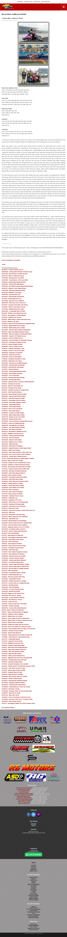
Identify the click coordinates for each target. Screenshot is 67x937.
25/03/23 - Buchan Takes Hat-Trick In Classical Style (17, 523)
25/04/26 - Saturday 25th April (11, 294)
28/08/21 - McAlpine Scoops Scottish (12, 630)
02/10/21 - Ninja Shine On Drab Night (12, 622)
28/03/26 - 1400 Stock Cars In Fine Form (14, 303)
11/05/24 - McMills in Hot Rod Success (12, 433)
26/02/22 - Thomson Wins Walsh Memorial (14, 608)
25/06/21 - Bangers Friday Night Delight (13, 645)
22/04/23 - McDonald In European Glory (13, 514)
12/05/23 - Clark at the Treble (10, 508)
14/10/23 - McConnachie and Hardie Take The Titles (16, 466)
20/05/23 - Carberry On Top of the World (13, 506)
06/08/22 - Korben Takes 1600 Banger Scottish (15, 564)
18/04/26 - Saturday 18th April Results (13, 296)
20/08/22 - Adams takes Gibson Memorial (14, 560)
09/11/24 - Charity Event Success (11, 384)
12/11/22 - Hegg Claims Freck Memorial (12, 535)
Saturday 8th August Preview (23, 796)
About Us (33, 906)
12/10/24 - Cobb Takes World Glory (11, 392)
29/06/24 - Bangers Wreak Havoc (11, 419)
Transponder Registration (33, 925)
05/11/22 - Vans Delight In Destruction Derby (14, 537)
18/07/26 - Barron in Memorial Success (13, 276)
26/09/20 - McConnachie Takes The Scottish (14, 676)
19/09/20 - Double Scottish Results (12, 678)
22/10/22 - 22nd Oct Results (10, 541)
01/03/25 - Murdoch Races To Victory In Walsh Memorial (18, 381)
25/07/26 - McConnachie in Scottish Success (14, 273)
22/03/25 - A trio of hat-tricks (10, 375)
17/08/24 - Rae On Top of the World (12, 408)
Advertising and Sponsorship (33, 911)
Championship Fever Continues (23, 789)
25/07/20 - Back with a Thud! (10, 695)
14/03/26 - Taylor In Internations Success (13, 307)
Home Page (33, 865)
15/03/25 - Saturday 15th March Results (13, 377)
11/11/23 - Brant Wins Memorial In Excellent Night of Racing (18, 458)
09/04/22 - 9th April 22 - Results (11, 595)
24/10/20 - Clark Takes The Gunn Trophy (13, 668)
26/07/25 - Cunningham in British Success (14, 342)
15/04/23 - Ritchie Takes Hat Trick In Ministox (15, 516)
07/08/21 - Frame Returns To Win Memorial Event (16, 637)
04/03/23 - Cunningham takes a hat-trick (13, 529)
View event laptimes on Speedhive (11, 260)
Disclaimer (33, 825)
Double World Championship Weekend (24, 787)
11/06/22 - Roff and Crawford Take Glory (13, 577)
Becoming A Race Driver (33, 917)
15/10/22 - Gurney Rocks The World (12, 543)
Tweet (3, 264)
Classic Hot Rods (33, 897)
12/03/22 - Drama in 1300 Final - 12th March (14, 604)
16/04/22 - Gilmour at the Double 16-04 (13, 593)
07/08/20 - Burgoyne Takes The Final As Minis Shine (17, 691)
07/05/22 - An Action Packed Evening (13, 589)
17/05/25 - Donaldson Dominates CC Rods (13, 359)
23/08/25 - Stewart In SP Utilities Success (14, 336)
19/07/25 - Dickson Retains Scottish (12, 344)
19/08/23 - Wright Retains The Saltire (12, 483)
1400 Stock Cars (33, 880)
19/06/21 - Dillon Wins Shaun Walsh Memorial (14, 647)
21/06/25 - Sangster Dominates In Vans (13, 348)
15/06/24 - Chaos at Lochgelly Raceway (13, 423)
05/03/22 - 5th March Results (10, 606)
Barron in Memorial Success (24, 802)
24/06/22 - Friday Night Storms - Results (13, 572)
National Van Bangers (33, 898)
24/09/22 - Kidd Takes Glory (10, 550)
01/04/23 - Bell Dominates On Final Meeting (14, 520)
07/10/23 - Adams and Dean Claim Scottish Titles (15, 469)
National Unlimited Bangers (33, 884)
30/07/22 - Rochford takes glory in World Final (15, 566)
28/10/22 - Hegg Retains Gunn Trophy (12, 539)
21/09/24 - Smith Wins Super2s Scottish (13, 398)
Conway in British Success (23, 790)
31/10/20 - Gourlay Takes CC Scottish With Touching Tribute (18, 666)
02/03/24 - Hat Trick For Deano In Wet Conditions (16, 454)
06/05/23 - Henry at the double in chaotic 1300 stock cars (18, 510)
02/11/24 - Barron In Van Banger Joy (12, 386)
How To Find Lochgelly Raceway (33, 909)
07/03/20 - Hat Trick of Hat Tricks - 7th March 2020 (17, 699)
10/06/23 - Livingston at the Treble (11, 500)
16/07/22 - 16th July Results (10, 570)
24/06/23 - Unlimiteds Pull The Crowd (12, 496)
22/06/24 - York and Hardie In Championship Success (17, 421)
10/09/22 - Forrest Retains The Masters (13, 554)
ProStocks (33, 882)
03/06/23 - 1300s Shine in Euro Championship (15, 502)
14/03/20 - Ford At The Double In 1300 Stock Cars (16, 697)
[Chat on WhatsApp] (33, 856)
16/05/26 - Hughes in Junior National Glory (14, 288)
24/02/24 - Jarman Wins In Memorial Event (14, 456)
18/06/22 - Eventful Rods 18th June (12, 574)
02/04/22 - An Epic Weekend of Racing (13, 597)
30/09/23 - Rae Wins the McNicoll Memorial (14, 471)
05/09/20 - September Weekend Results (13, 682)
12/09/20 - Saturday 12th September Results (14, 680)
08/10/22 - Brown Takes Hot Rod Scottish (14, 545)
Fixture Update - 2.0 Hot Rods (24, 800)
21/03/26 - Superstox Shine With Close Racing (15, 305)
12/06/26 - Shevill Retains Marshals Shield (14, 282)
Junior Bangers (33, 885)
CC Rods (33, 891)
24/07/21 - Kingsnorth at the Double (12, 641)
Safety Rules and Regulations (33, 914)
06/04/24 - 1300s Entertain (10, 444)
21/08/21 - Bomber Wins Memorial (11, 633)
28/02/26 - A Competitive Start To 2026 (13, 311)
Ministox (33, 881)
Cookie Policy (33, 824)
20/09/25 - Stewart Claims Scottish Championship (16, 330)
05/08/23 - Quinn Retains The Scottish (13, 487)
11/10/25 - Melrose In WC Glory (10, 321)
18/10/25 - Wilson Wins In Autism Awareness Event (16, 319)
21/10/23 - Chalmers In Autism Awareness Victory (16, 464)
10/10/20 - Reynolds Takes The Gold (12, 672)
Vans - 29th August (24, 792)
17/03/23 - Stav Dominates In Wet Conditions (14, 525)
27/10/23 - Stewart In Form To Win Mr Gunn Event (16, 462)
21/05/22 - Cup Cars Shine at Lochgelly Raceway (15, 583)
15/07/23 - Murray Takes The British (12, 494)
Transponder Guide (34, 910)
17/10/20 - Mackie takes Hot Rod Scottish (13, 670)
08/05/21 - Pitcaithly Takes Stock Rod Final (14, 660)
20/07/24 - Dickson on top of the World (13, 417)
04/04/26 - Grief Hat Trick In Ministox (13, 301)
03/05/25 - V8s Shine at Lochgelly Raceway (14, 363)
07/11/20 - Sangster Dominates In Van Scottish (15, 664)
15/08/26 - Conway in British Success (12, 269)
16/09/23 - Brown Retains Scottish (11, 475)
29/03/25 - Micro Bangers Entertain (12, 373)
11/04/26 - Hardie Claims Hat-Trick (11, 298)
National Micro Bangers (33, 895)
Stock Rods (33, 887)
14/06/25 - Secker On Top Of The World (13, 350)
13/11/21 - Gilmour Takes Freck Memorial (13, 610)
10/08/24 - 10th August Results (11, 411)
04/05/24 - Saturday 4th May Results (13, 435)
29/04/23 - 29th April (8, 512)
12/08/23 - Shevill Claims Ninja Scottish (13, 485)
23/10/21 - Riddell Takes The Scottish (12, 616)
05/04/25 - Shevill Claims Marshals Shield (14, 371)
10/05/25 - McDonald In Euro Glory (12, 361)
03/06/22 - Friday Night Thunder (11, 579)
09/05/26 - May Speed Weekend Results (13, 290)
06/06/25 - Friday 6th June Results (12, 352)
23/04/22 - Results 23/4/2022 (11, 591)
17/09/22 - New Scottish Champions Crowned (14, 552)
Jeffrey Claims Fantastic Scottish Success (24, 795)
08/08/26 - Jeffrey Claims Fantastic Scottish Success (17, 271)
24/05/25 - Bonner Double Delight (11, 357)
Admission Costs (33, 907)
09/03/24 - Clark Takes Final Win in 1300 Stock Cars (17, 452)
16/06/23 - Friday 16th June (10, 498)
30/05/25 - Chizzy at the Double (11, 354)
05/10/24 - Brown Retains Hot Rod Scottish (14, 394)
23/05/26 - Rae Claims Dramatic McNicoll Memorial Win (17, 286)
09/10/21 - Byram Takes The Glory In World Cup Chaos (17, 620)
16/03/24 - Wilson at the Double (11, 450)
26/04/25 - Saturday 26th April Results (13, 365)
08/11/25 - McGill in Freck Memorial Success (14, 313)
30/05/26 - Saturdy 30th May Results (13, 284)
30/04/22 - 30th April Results (10, 587)
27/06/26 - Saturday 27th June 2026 (13, 278)
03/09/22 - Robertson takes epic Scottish (13, 556)
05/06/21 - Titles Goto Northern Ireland (13, 651)
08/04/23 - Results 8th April (10, 518)
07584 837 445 (46, 1)
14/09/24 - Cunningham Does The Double (13, 400)
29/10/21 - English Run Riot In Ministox (12, 614)
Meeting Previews (33, 870)
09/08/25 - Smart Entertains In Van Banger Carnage (17, 340)
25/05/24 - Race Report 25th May (12, 429)
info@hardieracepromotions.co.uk (34, 852)
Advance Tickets (28, 1)
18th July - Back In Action (24, 803)
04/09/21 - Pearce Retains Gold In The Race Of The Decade (18, 628)
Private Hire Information (33, 916)
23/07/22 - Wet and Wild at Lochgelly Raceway (15, 568)
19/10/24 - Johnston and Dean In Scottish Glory (15, 390)
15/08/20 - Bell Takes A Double (11, 689)
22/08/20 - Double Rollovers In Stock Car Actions (16, 687)
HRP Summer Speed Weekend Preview (24, 799)
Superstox (33, 878)
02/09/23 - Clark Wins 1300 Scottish (12, 479)
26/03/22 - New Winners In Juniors (12, 599)
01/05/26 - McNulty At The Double (11, 292)
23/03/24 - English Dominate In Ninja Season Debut (16, 448)
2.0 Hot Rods (33, 892)
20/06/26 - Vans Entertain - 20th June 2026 (15, 280)
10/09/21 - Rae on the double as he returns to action (16, 626)
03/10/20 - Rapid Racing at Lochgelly (12, 674)
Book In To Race (33, 926)
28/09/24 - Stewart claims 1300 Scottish (13, 396)
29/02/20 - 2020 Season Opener (11, 701)
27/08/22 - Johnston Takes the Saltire (13, 558)
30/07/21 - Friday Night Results (11, 639)
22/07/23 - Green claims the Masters (12, 491)
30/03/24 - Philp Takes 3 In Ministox (12, 446)
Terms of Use (33, 823)
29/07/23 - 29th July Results (10, 489)
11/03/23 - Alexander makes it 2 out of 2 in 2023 (15, 527)
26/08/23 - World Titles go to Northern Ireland (15, 481)
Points (33, 913)
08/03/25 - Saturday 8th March (11, 379)
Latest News (33, 868)
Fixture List (33, 866)
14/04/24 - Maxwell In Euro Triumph (12, 442)
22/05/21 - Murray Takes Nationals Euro (13, 655)
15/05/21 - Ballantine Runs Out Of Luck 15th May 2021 (17, 658)
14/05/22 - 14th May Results (10, 585)
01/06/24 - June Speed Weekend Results (13, 427)
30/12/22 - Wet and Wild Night (10, 533)
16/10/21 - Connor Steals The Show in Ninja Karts (15, 618)
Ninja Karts (33, 888)
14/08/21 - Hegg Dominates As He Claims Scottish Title (17, 635)
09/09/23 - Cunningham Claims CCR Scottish (14, 477)
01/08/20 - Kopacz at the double (11, 693)
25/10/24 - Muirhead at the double (11, 388)
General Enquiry (33, 924)
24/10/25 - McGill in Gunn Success (11, 317)
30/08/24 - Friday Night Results (11, 404)
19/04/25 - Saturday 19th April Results (13, 367)
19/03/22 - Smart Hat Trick (9, 601)
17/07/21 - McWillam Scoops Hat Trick (12, 643)
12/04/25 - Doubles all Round (10, 369)
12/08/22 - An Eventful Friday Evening (12, 562)
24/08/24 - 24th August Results (11, 406)
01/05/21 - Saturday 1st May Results (12, 662)
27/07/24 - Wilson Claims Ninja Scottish (13, 415)
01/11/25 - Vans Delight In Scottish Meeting (14, 315)
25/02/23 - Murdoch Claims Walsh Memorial (14, 531)
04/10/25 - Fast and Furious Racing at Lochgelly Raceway (18, 323)
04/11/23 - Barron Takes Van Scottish (12, 460)
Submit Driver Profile (33, 929)
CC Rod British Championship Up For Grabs (23, 793)
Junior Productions (33, 894)
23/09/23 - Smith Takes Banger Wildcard (13, 473)
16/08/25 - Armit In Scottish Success (12, 338)
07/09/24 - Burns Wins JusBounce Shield (13, 402)
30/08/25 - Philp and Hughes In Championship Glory (16, 334)
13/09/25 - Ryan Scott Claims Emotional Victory (15, 332)
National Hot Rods (34, 877)
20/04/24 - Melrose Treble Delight (11, 440)
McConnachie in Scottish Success (24, 797)
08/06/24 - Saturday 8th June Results (13, 425)
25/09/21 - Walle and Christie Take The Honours (15, 624)
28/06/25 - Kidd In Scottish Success (12, 346)
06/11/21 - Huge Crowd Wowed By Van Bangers (15, 612)
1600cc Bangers (33, 890)
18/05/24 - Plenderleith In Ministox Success (14, 431)
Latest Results (33, 869)
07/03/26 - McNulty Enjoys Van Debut (13, 309)
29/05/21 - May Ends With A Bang (11, 653)
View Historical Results (8, 707)
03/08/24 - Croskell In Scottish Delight (13, 413)
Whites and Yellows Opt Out (33, 928)
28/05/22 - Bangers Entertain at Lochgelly (14, 581)
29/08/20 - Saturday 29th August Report (14, 684)
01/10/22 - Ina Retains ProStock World (13, 548)
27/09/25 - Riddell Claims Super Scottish (13, 325)
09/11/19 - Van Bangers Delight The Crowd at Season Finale (18, 703)
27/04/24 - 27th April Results (10, 437)
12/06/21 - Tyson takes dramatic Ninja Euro (14, 649)
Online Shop (20, 1)
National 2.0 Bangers (33, 899)
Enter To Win (37, 1)
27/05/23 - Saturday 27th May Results (13, 504)
